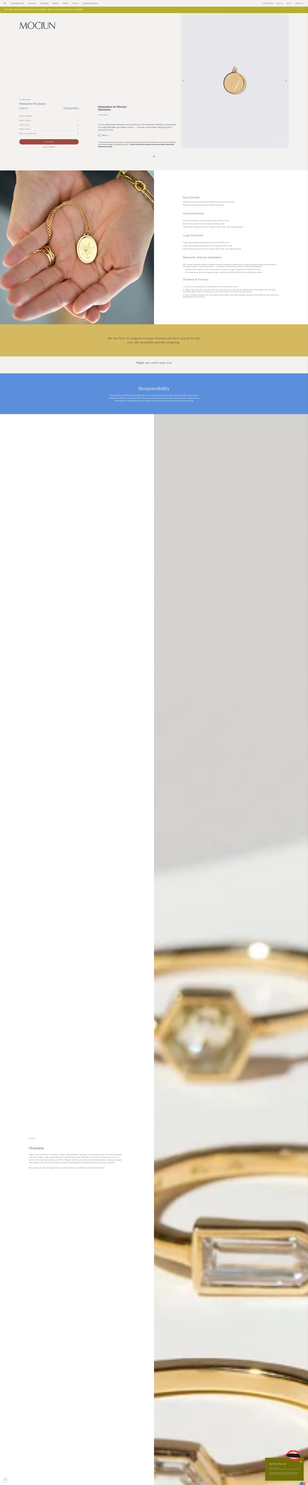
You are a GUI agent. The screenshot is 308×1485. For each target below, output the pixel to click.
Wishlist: (299, 3)
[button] (5, 3)
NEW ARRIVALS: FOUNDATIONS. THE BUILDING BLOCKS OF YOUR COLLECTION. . (46, 10)
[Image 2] (274, 143)
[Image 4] (277, 143)
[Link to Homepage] (49, 25)
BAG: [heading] (289, 3)
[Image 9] (284, 143)
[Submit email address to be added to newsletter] (299, 1468)
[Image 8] (283, 143)
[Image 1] (273, 143)
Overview (36, 1148)
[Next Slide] (286, 80)
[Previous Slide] (183, 80)
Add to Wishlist (49, 147)
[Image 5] (278, 143)
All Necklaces (24, 99)
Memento (104, 109)
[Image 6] (280, 143)
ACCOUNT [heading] (279, 3)
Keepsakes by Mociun (112, 106)
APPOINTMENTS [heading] (267, 3)
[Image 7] (281, 143)
